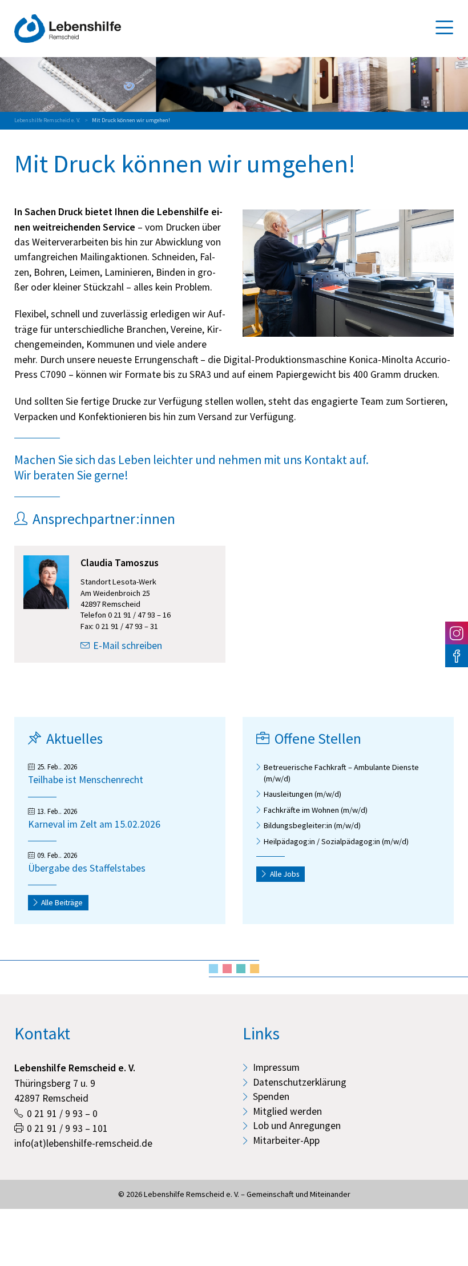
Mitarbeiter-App (286, 1140)
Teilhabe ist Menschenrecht (85, 779)
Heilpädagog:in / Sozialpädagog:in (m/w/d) (336, 841)
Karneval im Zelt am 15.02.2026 (94, 824)
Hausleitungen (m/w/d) (302, 794)
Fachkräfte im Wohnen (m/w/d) (316, 810)
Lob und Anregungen (297, 1125)
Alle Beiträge (62, 903)
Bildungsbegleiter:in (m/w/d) (312, 825)
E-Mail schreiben (127, 645)
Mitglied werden (287, 1111)
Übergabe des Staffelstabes (87, 868)
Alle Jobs (284, 874)
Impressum (276, 1067)
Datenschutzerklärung (299, 1082)
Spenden (271, 1096)
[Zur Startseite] (68, 28)
